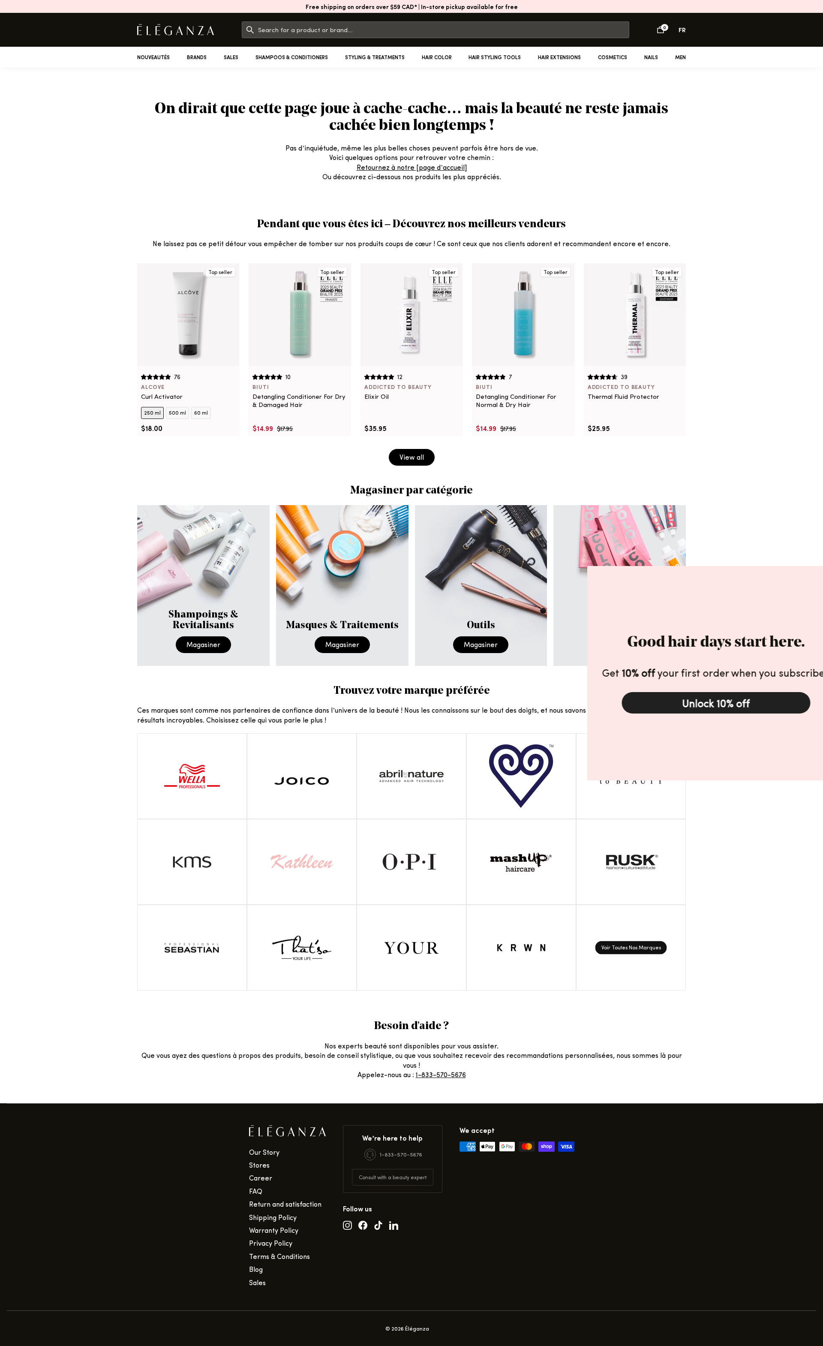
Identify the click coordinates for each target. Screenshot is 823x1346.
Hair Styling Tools (495, 57)
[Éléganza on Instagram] (347, 1225)
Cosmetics (612, 57)
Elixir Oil (376, 396)
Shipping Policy (273, 1217)
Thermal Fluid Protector (623, 396)
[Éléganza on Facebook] (362, 1225)
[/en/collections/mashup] (521, 861)
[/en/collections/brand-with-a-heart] (521, 776)
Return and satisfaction (285, 1203)
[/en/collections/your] (411, 947)
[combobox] (443, 30)
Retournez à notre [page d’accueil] (412, 167)
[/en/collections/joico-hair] (301, 776)
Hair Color (437, 57)
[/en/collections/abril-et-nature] (411, 776)
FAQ (255, 1190)
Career (260, 1177)
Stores (259, 1164)
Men (680, 57)
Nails (651, 57)
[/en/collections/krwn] (521, 947)
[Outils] (481, 585)
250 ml (152, 412)
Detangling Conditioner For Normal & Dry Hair (516, 400)
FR (682, 29)
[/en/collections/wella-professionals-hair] (192, 776)
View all (411, 456)
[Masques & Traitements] (342, 585)
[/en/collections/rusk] (631, 861)
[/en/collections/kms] (192, 861)
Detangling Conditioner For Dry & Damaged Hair (298, 400)
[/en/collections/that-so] (301, 947)
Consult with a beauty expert (393, 1177)
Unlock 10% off (694, 703)
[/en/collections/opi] (411, 861)
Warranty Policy (273, 1230)
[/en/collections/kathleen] (301, 861)
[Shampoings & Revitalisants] (203, 585)
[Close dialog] (814, 574)
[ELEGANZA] (175, 30)
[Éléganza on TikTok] (378, 1225)
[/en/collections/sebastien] (192, 947)
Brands (197, 57)
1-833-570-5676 (441, 1074)
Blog (256, 1269)
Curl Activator (162, 396)
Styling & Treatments (375, 57)
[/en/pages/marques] (631, 947)
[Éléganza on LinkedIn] (393, 1225)
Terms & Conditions (279, 1256)
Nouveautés (153, 57)
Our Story (264, 1151)
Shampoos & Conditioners (291, 57)
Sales (231, 57)
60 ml (201, 412)
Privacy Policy (270, 1242)
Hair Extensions (559, 57)
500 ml (177, 412)
